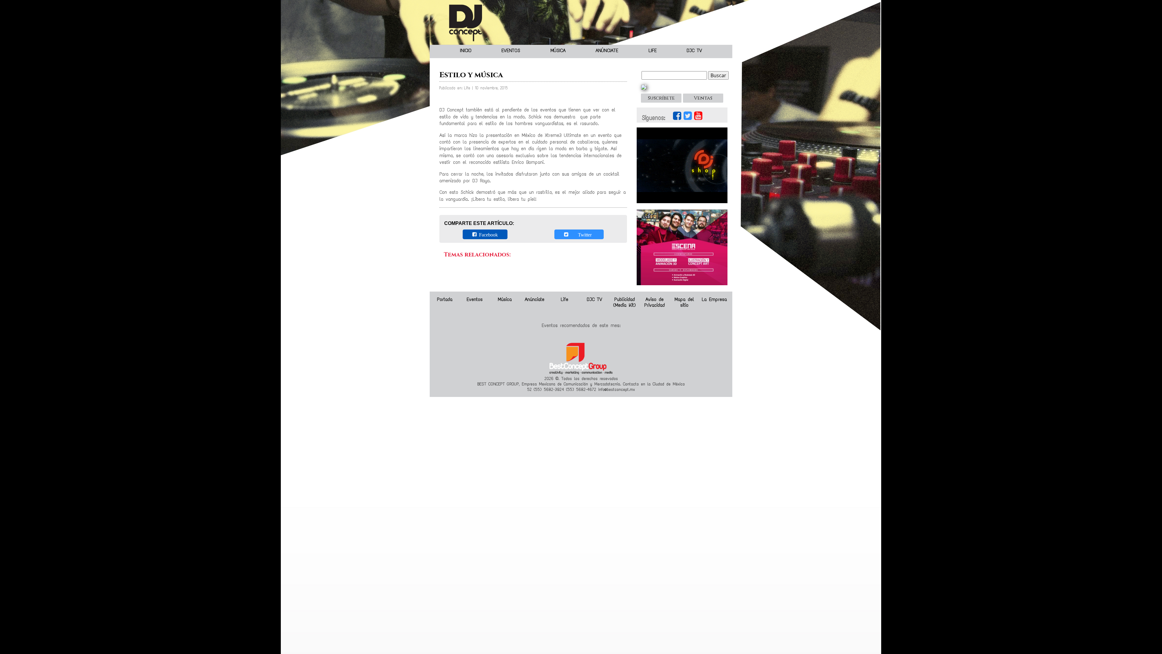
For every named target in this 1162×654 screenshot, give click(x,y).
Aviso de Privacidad (654, 302)
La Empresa (714, 299)
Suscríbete (661, 98)
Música (558, 50)
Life (652, 50)
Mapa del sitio (684, 302)
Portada (444, 299)
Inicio (465, 50)
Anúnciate (607, 50)
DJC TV (694, 50)
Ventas (703, 98)
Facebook (487, 234)
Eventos (510, 50)
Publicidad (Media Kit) (624, 302)
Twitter (581, 234)
